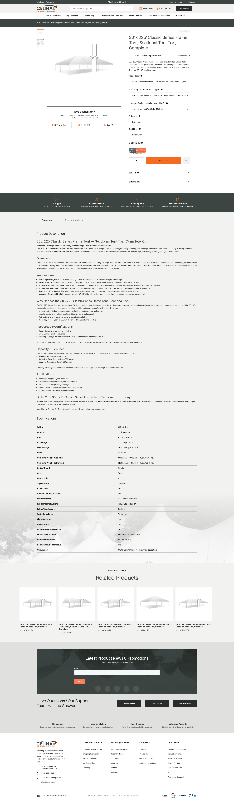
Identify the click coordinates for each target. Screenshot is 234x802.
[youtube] (117, 689)
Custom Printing (174, 763)
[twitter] (136, 689)
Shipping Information (91, 754)
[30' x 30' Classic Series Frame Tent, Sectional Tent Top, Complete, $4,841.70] (154, 604)
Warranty (114, 772)
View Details (38, 615)
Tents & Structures (53, 16)
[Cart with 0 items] (196, 8)
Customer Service (175, 2)
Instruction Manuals (175, 754)
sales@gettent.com (48, 782)
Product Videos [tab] (74, 220)
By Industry (89, 16)
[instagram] (107, 689)
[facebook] (98, 689)
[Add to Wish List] (186, 160)
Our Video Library (146, 758)
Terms (127, 795)
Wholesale (50, 2)
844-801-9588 (148, 9)
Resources (180, 16)
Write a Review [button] (185, 31)
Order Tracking (117, 754)
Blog (169, 772)
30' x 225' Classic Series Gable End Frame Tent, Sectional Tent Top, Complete (75, 626)
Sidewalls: (142, 116)
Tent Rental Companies (176, 777)
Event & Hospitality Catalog (121, 749)
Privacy (121, 795)
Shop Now (41, 409)
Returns (114, 768)
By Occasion (72, 16)
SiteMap (114, 795)
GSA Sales (40, 2)
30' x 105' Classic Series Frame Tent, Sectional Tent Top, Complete (193, 625)
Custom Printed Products (112, 16)
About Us (142, 749)
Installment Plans (89, 763)
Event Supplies (135, 16)
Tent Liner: (142, 129)
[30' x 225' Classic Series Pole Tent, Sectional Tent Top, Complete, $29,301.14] (38, 604)
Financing (86, 768)
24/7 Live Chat (165, 9)
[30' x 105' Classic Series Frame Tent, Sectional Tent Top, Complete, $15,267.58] (194, 604)
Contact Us (157, 703)
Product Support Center (177, 749)
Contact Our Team (55, 409)
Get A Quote (184, 8)
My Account (191, 2)
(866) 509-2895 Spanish (51, 778)
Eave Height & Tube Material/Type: (153, 89)
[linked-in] (126, 689)
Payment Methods (90, 758)
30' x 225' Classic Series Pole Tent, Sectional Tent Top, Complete (36, 625)
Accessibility (135, 795)
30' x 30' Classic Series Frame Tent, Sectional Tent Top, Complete (153, 625)
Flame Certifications (175, 758)
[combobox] (101, 8)
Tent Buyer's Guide (175, 768)
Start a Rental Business (147, 763)
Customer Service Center (92, 749)
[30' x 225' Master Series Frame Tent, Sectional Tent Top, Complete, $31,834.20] (116, 604)
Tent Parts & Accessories (159, 16)
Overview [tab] (47, 220)
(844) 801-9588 (47, 773)
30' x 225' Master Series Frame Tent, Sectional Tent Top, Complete (115, 625)
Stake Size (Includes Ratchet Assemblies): (156, 102)
